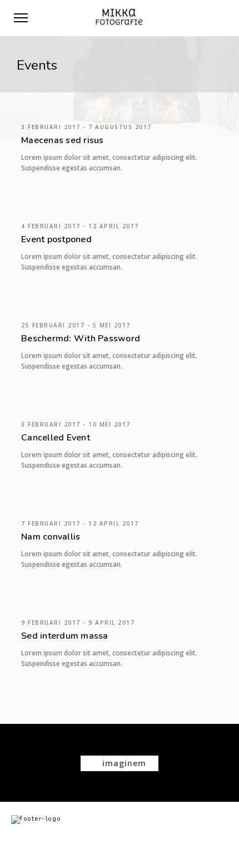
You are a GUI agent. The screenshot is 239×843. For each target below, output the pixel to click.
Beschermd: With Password (80, 338)
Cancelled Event (55, 438)
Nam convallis (50, 537)
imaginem (122, 763)
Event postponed (56, 239)
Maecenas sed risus (62, 140)
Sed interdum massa (64, 636)
